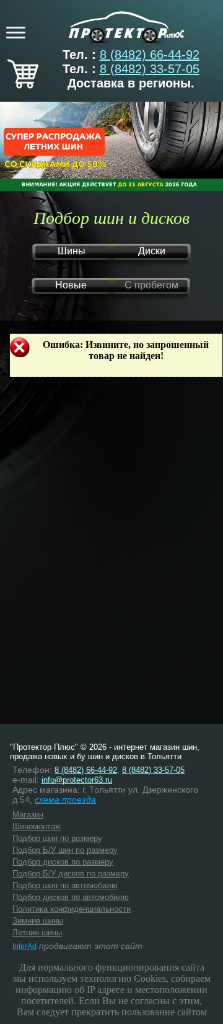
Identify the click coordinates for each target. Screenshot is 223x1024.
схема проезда (65, 799)
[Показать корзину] (22, 84)
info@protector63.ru (77, 780)
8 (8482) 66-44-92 (149, 54)
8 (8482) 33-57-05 (149, 69)
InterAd (24, 946)
